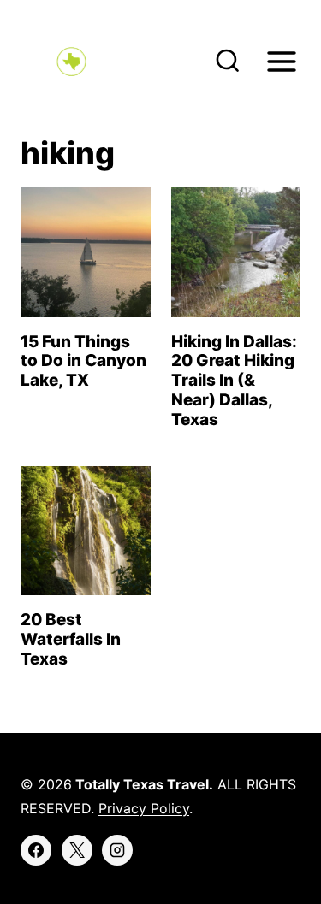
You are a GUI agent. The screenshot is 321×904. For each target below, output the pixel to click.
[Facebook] (36, 850)
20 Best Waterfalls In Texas (71, 639)
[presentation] (86, 252)
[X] (77, 850)
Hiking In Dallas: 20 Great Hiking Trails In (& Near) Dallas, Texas (234, 380)
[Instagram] (117, 850)
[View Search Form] (227, 61)
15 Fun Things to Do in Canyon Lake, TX (83, 361)
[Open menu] (281, 61)
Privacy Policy (143, 808)
